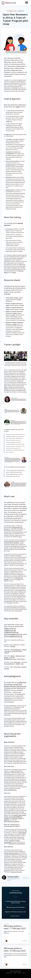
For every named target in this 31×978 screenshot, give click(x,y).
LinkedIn (24, 649)
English (16, 297)
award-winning (22, 832)
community (21, 11)
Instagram (12, 646)
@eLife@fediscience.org (10, 659)
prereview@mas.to (9, 663)
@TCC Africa (17, 667)
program (18, 579)
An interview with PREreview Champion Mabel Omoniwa (15, 902)
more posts (13, 878)
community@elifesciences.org (13, 636)
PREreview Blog (13, 971)
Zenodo (14, 272)
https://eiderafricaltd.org (10, 790)
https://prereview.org (16, 872)
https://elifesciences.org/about (11, 821)
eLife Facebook (21, 659)
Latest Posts (9, 972)
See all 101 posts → (15, 916)
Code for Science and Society (11, 853)
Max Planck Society (17, 818)
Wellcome (6, 820)
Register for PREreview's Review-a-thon (15, 912)
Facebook (6, 668)
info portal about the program (11, 541)
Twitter (14, 972)
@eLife (12, 656)
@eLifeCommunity (20, 656)
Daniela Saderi (13, 877)
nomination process (11, 164)
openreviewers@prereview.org (13, 634)
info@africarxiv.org (10, 630)
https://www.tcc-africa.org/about (17, 843)
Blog (22, 663)
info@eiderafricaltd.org (11, 632)
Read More (25, 878)
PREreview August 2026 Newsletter (15, 907)
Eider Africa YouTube (10, 651)
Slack (23, 972)
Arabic (19, 299)
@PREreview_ (17, 662)
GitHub (19, 972)
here (20, 536)
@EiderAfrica (17, 649)
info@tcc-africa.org (10, 628)
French (7, 299)
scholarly (11, 840)
